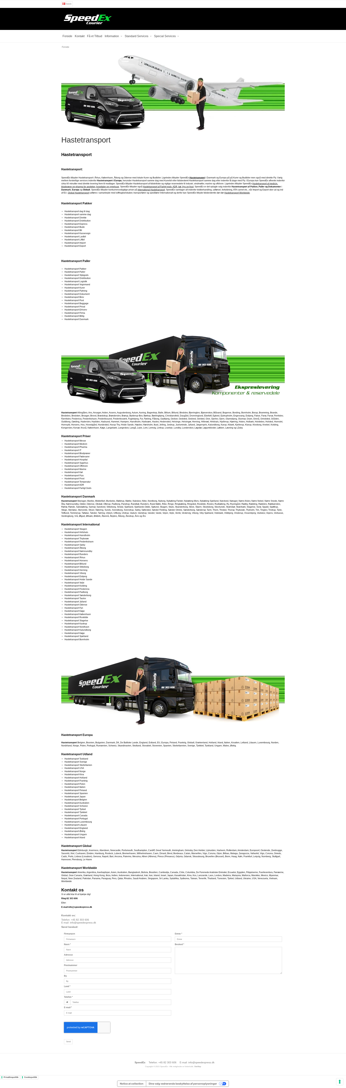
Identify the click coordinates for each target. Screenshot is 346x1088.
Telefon (68, 997)
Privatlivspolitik (11, 1077)
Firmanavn (69, 933)
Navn (67, 944)
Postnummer (70, 965)
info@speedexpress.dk (83, 922)
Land (67, 986)
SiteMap (197, 1066)
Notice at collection (131, 1083)
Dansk (68, 4)
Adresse (68, 955)
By (65, 976)
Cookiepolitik (30, 1077)
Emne (178, 933)
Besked (179, 944)
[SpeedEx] (173, 19)
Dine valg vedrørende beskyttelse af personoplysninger (183, 1083)
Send (68, 1041)
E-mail (68, 1007)
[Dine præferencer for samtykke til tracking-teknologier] (339, 1081)
